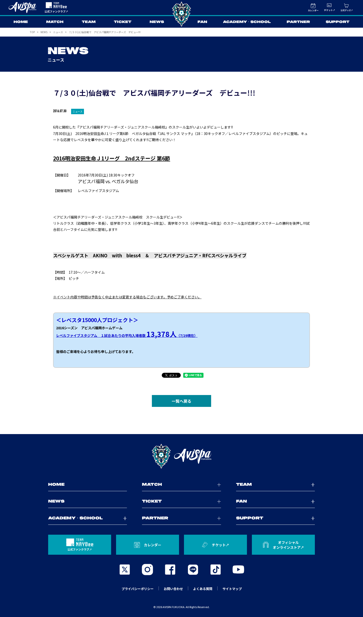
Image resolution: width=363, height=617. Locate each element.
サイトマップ (232, 588)
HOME (21, 22)
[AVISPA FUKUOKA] (181, 456)
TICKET (122, 22)
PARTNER (298, 22)
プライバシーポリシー (137, 588)
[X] (125, 569)
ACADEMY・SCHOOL (247, 22)
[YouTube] (238, 569)
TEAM (89, 22)
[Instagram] (147, 569)
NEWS (157, 22)
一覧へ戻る (181, 401)
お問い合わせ (173, 588)
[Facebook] (170, 569)
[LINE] (193, 569)
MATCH (54, 22)
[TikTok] (215, 569)
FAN (202, 22)
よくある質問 (202, 588)
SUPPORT (337, 22)
